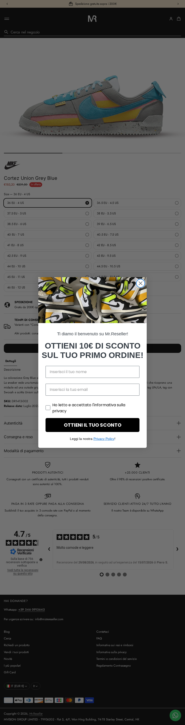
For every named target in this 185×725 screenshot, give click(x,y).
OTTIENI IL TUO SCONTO (92, 425)
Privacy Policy (103, 439)
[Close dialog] (140, 283)
